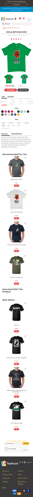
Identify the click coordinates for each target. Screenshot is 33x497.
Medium (11, 123)
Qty (12, 86)
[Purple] (9, 111)
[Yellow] (18, 114)
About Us (5, 471)
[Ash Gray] (25, 111)
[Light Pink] (9, 114)
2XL (3, 125)
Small (4, 123)
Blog (4, 488)
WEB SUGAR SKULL (16, 179)
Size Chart (6, 478)
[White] (15, 111)
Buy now (10, 90)
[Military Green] (12, 114)
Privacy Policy (7, 475)
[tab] (5, 134)
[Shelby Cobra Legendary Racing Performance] (16, 377)
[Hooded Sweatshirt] (20, 102)
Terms (20, 475)
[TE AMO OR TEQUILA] (16, 264)
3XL (8, 125)
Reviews (5, 482)
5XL (19, 125)
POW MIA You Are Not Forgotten (16, 357)
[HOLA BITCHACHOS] (16, 199)
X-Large (26, 123)
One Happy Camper (16, 423)
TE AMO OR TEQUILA (16, 277)
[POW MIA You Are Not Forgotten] (16, 344)
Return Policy (22, 478)
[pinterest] (22, 462)
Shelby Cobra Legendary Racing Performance (16, 391)
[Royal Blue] (15, 114)
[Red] (12, 111)
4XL (13, 125)
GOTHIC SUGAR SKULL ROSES (16, 245)
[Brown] (28, 111)
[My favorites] (20, 18)
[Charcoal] (2, 114)
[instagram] (20, 462)
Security (16, 325)
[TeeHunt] (7, 19)
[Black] (2, 111)
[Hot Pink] (5, 111)
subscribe (26, 443)
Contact (20, 471)
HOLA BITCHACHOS (16, 212)
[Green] (21, 111)
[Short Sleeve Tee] (4, 102)
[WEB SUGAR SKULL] (16, 166)
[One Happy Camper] (16, 410)
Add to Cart (23, 90)
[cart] (23, 18)
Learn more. (22, 1)
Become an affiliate (22, 483)
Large (19, 123)
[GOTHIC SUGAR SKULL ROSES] (16, 231)
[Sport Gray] (5, 114)
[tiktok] (29, 462)
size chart (5, 128)
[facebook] (24, 462)
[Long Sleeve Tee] (12, 102)
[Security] (16, 312)
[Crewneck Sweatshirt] (29, 102)
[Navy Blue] (18, 111)
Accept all (16, 4)
